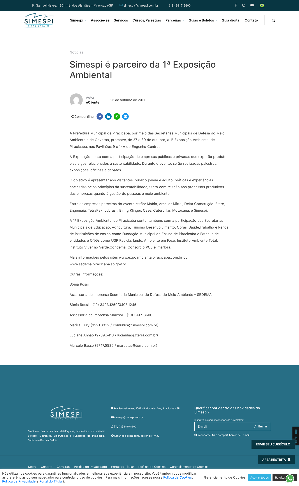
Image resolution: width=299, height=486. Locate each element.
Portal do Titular (122, 466)
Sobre (32, 466)
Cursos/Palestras (146, 20)
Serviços (121, 20)
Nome (210, 403)
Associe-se (100, 20)
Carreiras (63, 466)
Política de (177, 477)
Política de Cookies (151, 466)
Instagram (244, 5)
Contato (251, 20)
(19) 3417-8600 (180, 5)
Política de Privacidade (90, 466)
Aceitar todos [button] (259, 477)
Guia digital (231, 20)
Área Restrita (274, 459)
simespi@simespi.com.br (141, 5)
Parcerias (173, 20)
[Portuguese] (262, 5)
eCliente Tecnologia (257, 460)
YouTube (252, 5)
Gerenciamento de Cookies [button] (189, 466)
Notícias (76, 52)
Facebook (236, 5)
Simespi (76, 20)
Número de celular (219, 427)
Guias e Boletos (201, 20)
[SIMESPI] (38, 20)
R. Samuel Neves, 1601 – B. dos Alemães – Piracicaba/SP (72, 5)
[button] (290, 478)
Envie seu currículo (273, 444)
